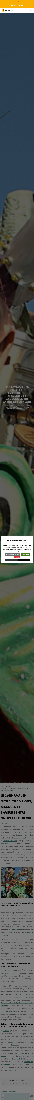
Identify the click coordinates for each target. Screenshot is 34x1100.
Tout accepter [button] (25, 554)
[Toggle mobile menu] (31, 10)
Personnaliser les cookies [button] (12, 554)
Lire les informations (11, 560)
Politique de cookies (23, 560)
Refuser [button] (17, 557)
